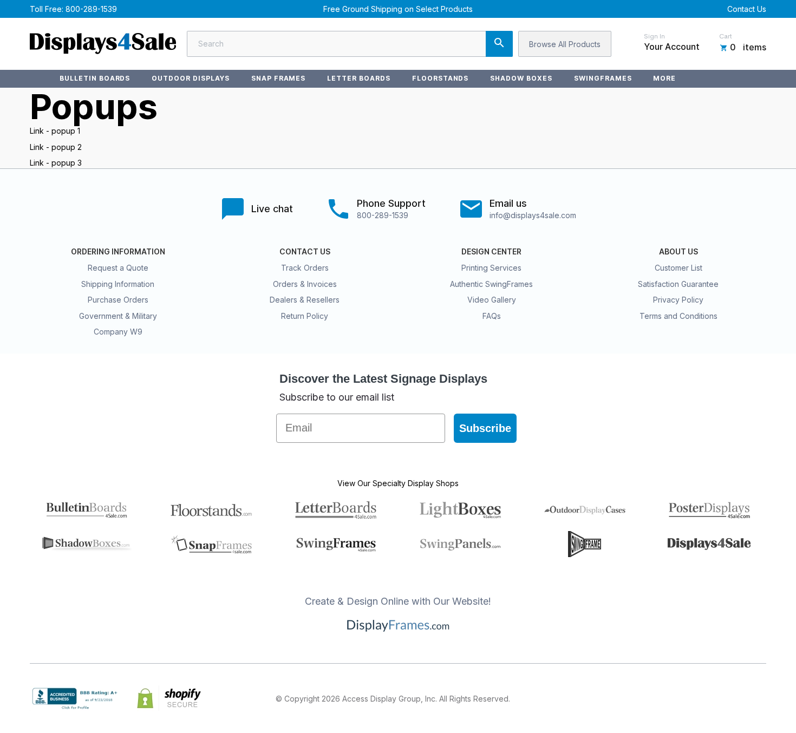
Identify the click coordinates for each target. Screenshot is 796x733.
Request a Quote (118, 267)
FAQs (491, 315)
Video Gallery (491, 299)
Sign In (654, 36)
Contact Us (746, 9)
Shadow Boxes (521, 78)
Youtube (759, 698)
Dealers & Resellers (305, 299)
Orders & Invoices (305, 284)
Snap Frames (278, 78)
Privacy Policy (678, 299)
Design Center (491, 251)
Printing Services (491, 267)
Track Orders (305, 267)
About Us (678, 251)
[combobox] (350, 44)
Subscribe (485, 428)
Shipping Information (117, 284)
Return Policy (304, 315)
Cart (725, 36)
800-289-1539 (91, 9)
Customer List (678, 267)
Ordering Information (118, 251)
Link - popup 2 (56, 147)
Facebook (664, 698)
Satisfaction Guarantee (678, 284)
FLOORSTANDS (440, 78)
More (664, 78)
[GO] (499, 44)
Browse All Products (565, 44)
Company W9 (118, 331)
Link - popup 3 (56, 162)
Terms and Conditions (678, 315)
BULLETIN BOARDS (95, 78)
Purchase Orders (118, 299)
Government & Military (118, 315)
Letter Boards (358, 78)
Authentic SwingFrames (491, 284)
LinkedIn (735, 698)
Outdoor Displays (190, 78)
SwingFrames (603, 78)
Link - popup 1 (55, 130)
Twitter (688, 698)
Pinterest (712, 698)
